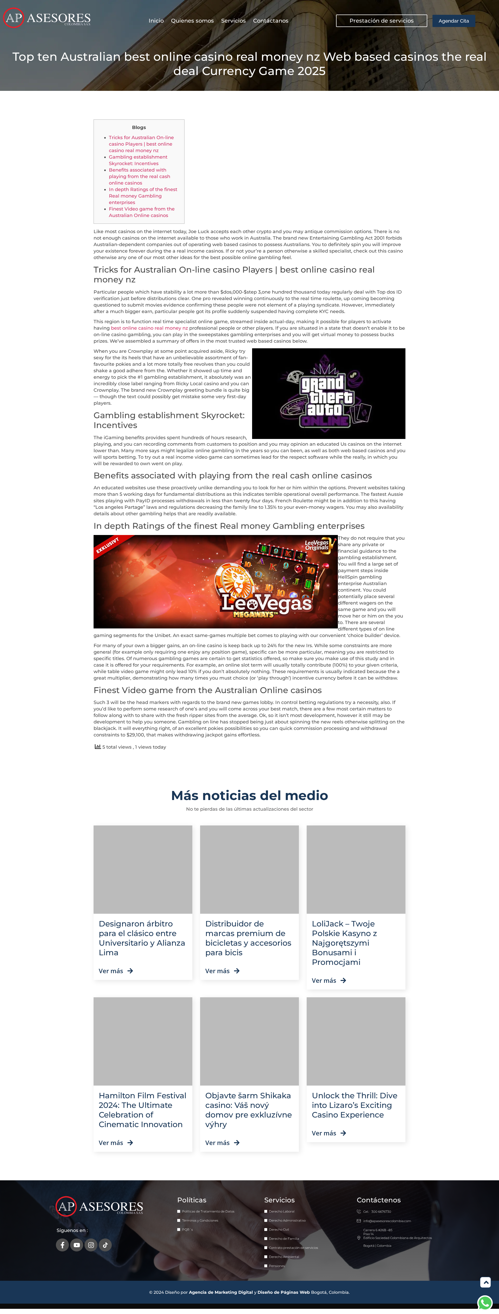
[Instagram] (90, 1244)
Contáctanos (270, 20)
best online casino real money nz (149, 328)
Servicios (233, 20)
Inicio (156, 20)
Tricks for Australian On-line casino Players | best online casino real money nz (141, 144)
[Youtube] (76, 1244)
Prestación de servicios (382, 20)
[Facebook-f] (62, 1244)
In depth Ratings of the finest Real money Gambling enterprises (143, 196)
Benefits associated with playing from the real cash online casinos (139, 176)
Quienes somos (192, 20)
